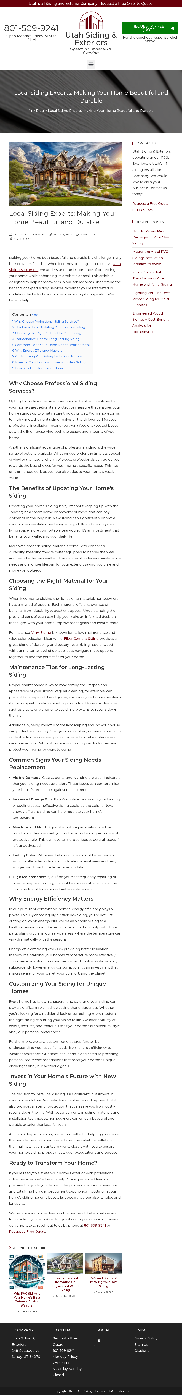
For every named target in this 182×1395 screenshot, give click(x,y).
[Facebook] (99, 1341)
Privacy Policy (146, 1338)
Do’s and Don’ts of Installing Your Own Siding (103, 1282)
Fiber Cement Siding (81, 639)
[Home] (30, 111)
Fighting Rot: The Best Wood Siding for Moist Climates (151, 299)
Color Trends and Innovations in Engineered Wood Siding (65, 1284)
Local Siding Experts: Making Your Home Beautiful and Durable (101, 111)
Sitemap (142, 1344)
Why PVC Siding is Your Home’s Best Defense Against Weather (27, 1299)
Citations (142, 1351)
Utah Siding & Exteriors (91, 38)
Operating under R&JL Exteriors (91, 51)
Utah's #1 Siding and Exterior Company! (91, 3)
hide (35, 314)
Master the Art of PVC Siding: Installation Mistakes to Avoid (150, 258)
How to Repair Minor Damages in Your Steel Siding (151, 237)
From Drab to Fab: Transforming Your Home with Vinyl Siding (152, 278)
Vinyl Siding (41, 632)
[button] (91, 64)
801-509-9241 (31, 28)
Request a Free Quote (27, 1231)
